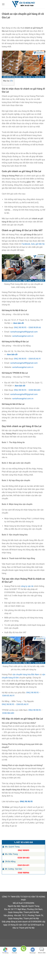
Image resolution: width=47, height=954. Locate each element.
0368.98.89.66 (35, 327)
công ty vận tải (27, 586)
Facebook (26, 244)
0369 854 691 (23, 865)
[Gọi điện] (23, 948)
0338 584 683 (23, 858)
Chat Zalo (14, 952)
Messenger (33, 952)
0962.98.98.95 (20, 327)
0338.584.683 (34, 390)
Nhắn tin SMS (41, 952)
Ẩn (11, 81)
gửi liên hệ (40, 244)
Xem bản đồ (18, 323)
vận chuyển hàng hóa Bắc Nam (25, 674)
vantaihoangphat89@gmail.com (24, 332)
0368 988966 (23, 873)
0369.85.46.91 (35, 359)
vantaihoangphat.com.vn (22, 336)
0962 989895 (23, 850)
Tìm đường (5, 952)
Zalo (33, 244)
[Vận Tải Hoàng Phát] (23, 4)
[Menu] (3, 4)
